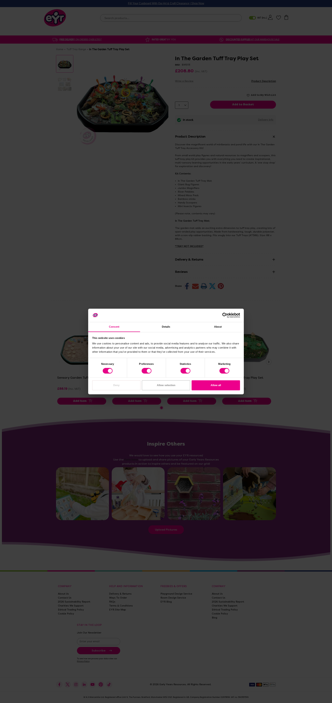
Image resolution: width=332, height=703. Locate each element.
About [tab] (218, 326)
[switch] (146, 371)
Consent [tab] (114, 326)
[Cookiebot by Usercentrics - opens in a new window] (225, 315)
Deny (116, 385)
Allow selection (166, 385)
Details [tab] (166, 326)
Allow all (216, 385)
